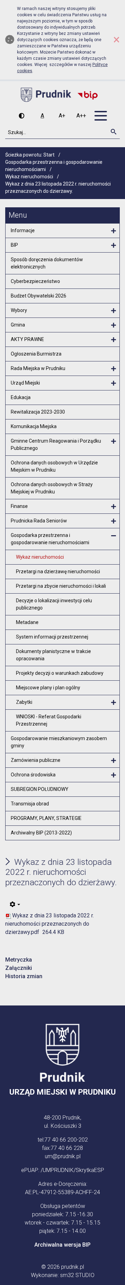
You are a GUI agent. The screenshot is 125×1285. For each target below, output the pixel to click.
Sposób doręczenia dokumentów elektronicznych (47, 263)
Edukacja (21, 397)
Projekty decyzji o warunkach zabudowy (59, 673)
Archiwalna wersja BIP (62, 1244)
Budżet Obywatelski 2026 (38, 296)
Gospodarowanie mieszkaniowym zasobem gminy (59, 742)
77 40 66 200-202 (66, 1139)
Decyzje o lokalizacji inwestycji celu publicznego (54, 604)
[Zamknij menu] (113, 536)
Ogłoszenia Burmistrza (36, 354)
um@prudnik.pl (63, 1156)
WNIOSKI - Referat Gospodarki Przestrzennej (48, 720)
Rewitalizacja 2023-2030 (38, 412)
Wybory (19, 310)
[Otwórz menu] (113, 231)
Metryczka (18, 959)
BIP (14, 245)
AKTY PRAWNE (27, 339)
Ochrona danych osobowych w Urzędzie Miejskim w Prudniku (54, 466)
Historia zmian (23, 976)
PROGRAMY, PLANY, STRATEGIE (46, 818)
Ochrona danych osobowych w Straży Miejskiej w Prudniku (52, 488)
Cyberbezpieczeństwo (35, 281)
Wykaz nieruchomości (40, 557)
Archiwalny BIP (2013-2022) (41, 832)
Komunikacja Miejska (34, 426)
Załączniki (18, 968)
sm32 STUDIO (77, 1275)
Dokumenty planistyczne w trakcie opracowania (53, 655)
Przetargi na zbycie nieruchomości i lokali (61, 586)
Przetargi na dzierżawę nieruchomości (58, 571)
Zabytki (24, 702)
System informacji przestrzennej (52, 637)
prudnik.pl (72, 1267)
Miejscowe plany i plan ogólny (48, 687)
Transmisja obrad (30, 803)
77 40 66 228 (67, 1148)
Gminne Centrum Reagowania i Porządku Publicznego (56, 444)
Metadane (27, 622)
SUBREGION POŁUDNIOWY (39, 789)
